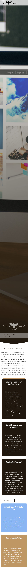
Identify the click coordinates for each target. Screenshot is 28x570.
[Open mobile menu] (26, 2)
